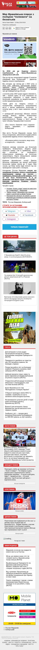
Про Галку (19, 646)
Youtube (11, 215)
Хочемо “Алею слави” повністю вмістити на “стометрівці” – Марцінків (21, 189)
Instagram (11, 219)
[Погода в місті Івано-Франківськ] (20, 539)
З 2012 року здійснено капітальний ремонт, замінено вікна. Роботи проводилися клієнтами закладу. (19, 86)
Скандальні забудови (19, 644)
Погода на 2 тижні (19, 540)
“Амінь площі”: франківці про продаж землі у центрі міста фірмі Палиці (20, 193)
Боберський (26, 202)
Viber (28, 211)
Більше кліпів (20, 511)
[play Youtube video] (20, 501)
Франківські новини (9, 34)
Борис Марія (10, 22)
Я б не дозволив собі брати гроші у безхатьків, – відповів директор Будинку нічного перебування (19, 180)
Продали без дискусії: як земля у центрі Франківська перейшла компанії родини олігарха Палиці (21, 197)
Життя (11, 642)
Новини (7, 640)
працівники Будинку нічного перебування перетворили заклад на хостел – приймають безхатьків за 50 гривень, (19, 174)
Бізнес (4, 642)
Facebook (28, 215)
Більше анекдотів (19, 483)
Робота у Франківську (23, 642)
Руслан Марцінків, (15, 202)
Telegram (11, 211)
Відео (8, 644)
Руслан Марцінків (12, 628)
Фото (34, 642)
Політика (31, 640)
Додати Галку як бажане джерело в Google (22, 28)
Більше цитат (20, 533)
